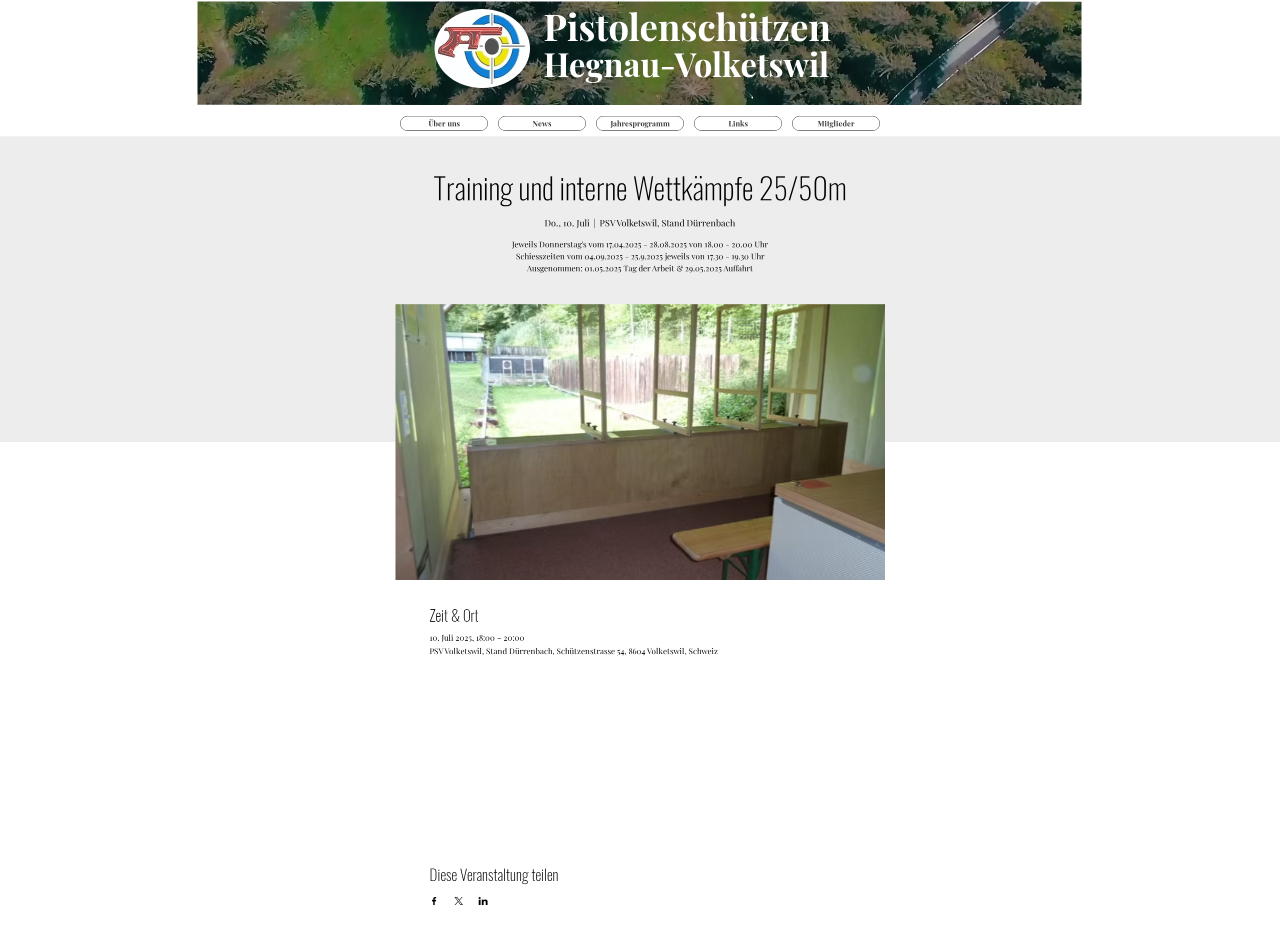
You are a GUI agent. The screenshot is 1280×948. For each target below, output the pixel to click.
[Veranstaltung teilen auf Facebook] (434, 901)
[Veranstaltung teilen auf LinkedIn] (483, 901)
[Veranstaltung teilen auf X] (459, 901)
